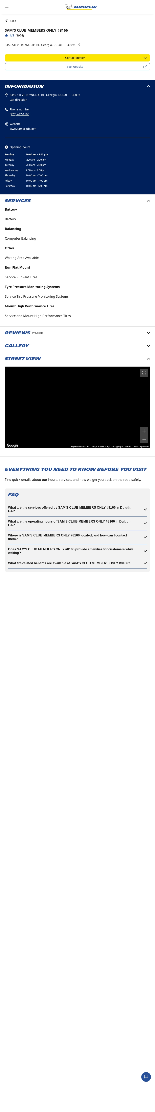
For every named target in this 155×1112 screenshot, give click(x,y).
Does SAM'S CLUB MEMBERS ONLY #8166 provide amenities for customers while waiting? (70, 551)
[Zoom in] (144, 431)
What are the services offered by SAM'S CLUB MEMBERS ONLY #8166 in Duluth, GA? (69, 509)
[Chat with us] (146, 1077)
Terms (128, 447)
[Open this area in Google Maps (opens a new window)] (12, 445)
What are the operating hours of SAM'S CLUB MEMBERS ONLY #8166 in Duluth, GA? (69, 523)
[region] (77, 407)
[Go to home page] (81, 6)
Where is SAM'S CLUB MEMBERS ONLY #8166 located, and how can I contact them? (67, 537)
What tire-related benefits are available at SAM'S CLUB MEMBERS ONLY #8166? (69, 563)
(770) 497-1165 (19, 114)
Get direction (18, 100)
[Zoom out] (144, 439)
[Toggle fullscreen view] (144, 373)
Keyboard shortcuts (80, 447)
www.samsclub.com (23, 129)
